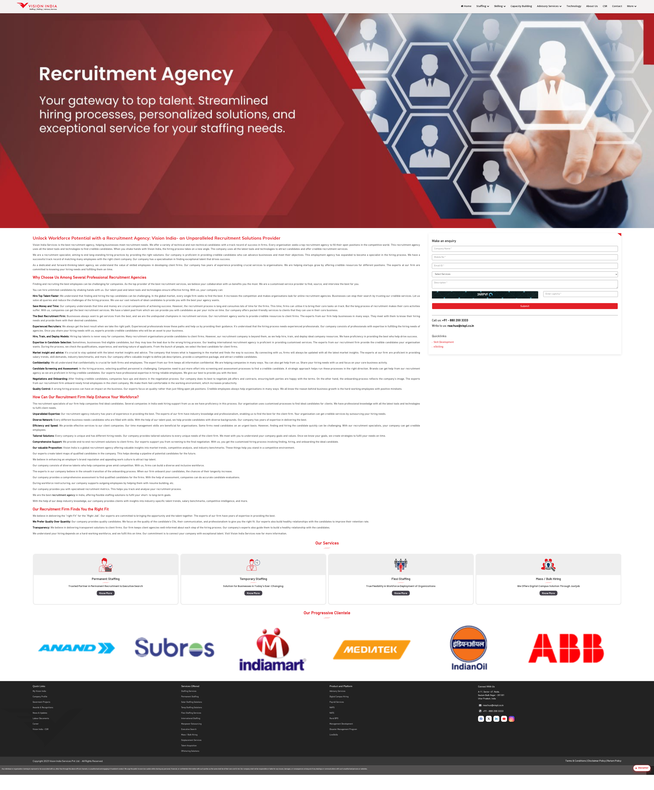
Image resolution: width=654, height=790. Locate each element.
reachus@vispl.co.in (323, 769)
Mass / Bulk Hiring (189, 735)
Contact (617, 6)
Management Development (341, 724)
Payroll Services (337, 702)
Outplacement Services (191, 740)
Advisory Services (548, 6)
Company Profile (40, 697)
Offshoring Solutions (190, 751)
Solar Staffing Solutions (191, 702)
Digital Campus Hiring (339, 697)
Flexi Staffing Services (191, 713)
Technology (573, 6)
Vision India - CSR (40, 729)
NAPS (332, 708)
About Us (592, 6)
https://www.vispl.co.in (294, 769)
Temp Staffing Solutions (191, 708)
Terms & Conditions (575, 760)
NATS (332, 713)
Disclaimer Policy (597, 760)
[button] (642, 768)
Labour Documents (41, 719)
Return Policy (614, 760)
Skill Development (444, 342)
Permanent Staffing (190, 697)
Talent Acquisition (189, 746)
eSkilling (438, 347)
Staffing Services (188, 691)
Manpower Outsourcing (191, 724)
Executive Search (189, 729)
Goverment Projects (41, 702)
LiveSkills (334, 735)
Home (467, 6)
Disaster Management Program (343, 729)
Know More (124, 593)
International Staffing (190, 719)
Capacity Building (521, 6)
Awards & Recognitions (43, 708)
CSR (605, 6)
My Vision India (39, 691)
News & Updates (40, 713)
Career (36, 724)
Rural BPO (334, 719)
